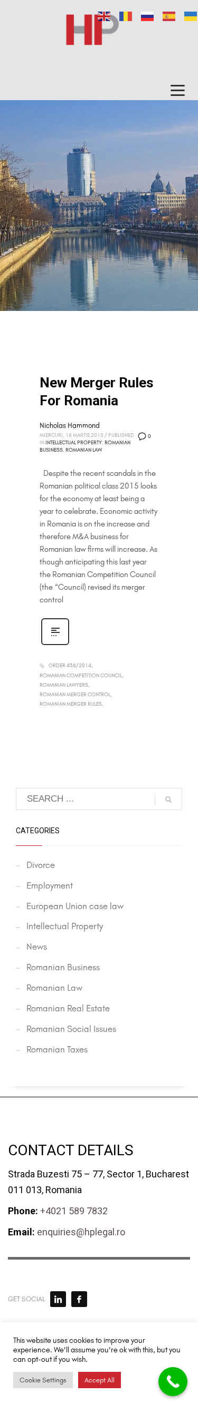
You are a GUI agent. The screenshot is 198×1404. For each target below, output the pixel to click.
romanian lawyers (64, 685)
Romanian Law (83, 450)
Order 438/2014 (70, 665)
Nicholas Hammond (70, 425)
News (36, 946)
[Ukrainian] (191, 15)
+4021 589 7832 (74, 1210)
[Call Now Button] (172, 1381)
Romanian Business (63, 967)
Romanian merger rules (71, 704)
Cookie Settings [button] (43, 1380)
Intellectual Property (73, 443)
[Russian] (148, 15)
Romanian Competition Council (81, 675)
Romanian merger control (75, 694)
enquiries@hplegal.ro (81, 1231)
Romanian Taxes (57, 1049)
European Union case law (75, 906)
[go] (168, 799)
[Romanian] (126, 15)
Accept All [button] (99, 1380)
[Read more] (55, 644)
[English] (104, 15)
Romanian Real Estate (68, 1008)
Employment (49, 885)
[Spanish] (169, 15)
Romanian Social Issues (71, 1028)
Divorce (40, 865)
